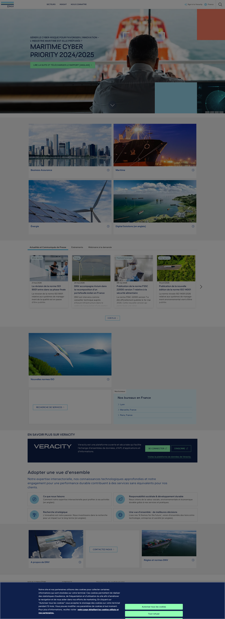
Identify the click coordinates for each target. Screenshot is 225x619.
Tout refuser (154, 614)
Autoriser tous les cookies (154, 607)
